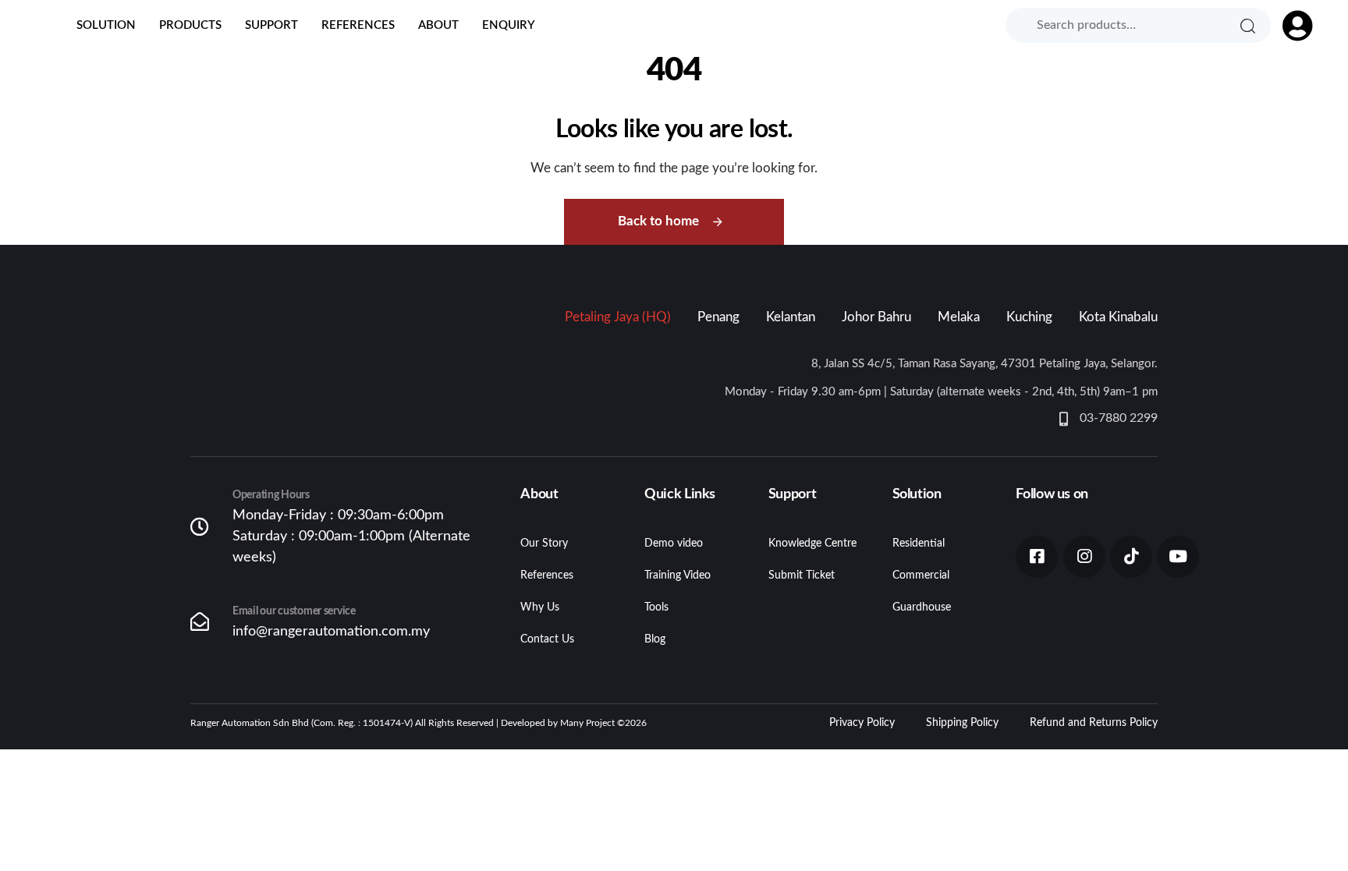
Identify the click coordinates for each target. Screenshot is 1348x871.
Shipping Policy (962, 722)
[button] (1290, 25)
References (358, 25)
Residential (918, 543)
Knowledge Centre (812, 543)
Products (190, 25)
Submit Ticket (801, 575)
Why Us (539, 607)
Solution (106, 25)
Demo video (673, 543)
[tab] (618, 317)
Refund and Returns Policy (1094, 722)
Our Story (544, 543)
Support (271, 25)
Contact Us (547, 639)
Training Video (677, 575)
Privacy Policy (862, 722)
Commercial (920, 575)
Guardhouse (921, 607)
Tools (656, 607)
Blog (654, 639)
